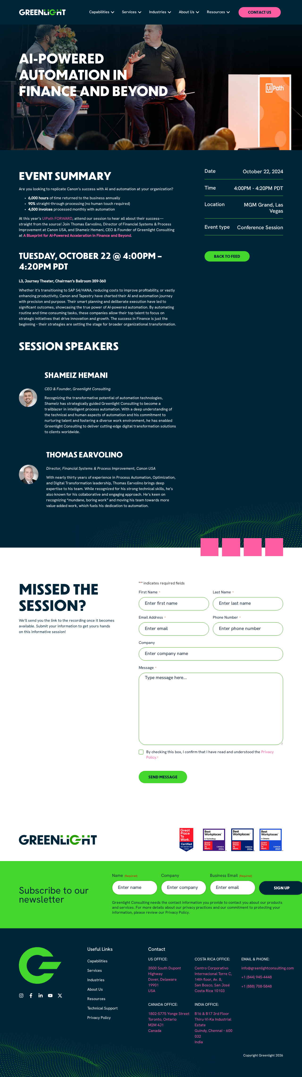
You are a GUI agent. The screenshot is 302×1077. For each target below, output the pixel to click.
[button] (227, 256)
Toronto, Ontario (162, 1020)
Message (147, 668)
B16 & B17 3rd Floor (212, 1014)
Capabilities (97, 961)
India (199, 1042)
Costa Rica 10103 (210, 991)
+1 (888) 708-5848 (256, 986)
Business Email (231, 876)
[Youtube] (50, 995)
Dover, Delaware (162, 980)
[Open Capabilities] (112, 12)
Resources (96, 999)
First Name (149, 592)
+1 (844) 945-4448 (256, 977)
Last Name (223, 592)
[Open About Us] (197, 12)
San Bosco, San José (212, 985)
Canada (154, 1031)
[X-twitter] (60, 995)
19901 (153, 985)
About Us (95, 990)
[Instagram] (21, 995)
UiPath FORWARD (57, 219)
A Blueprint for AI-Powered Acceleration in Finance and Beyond (77, 236)
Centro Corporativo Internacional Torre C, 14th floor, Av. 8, (213, 974)
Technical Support (102, 1008)
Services (94, 971)
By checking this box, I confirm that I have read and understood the (210, 755)
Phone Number (227, 618)
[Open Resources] (228, 12)
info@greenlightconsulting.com (267, 968)
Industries (96, 980)
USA (151, 991)
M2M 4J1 (156, 1025)
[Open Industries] (169, 12)
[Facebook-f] (31, 995)
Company (147, 643)
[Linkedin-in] (40, 995)
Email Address (152, 618)
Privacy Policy (99, 1018)
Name (124, 876)
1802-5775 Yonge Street (168, 1014)
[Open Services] (140, 12)
